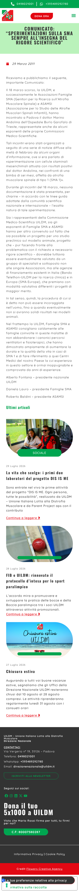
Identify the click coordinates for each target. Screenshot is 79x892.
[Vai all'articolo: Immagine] (39, 437)
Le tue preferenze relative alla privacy (36, 880)
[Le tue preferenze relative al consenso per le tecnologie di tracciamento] (6, 885)
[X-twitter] (20, 795)
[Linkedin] (15, 795)
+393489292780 (32, 761)
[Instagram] (11, 795)
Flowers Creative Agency (44, 869)
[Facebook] (6, 795)
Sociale (39, 453)
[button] (73, 15)
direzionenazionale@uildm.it (34, 766)
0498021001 (26, 756)
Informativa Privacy (28, 854)
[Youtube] (25, 795)
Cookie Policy (55, 854)
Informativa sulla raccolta (26, 887)
